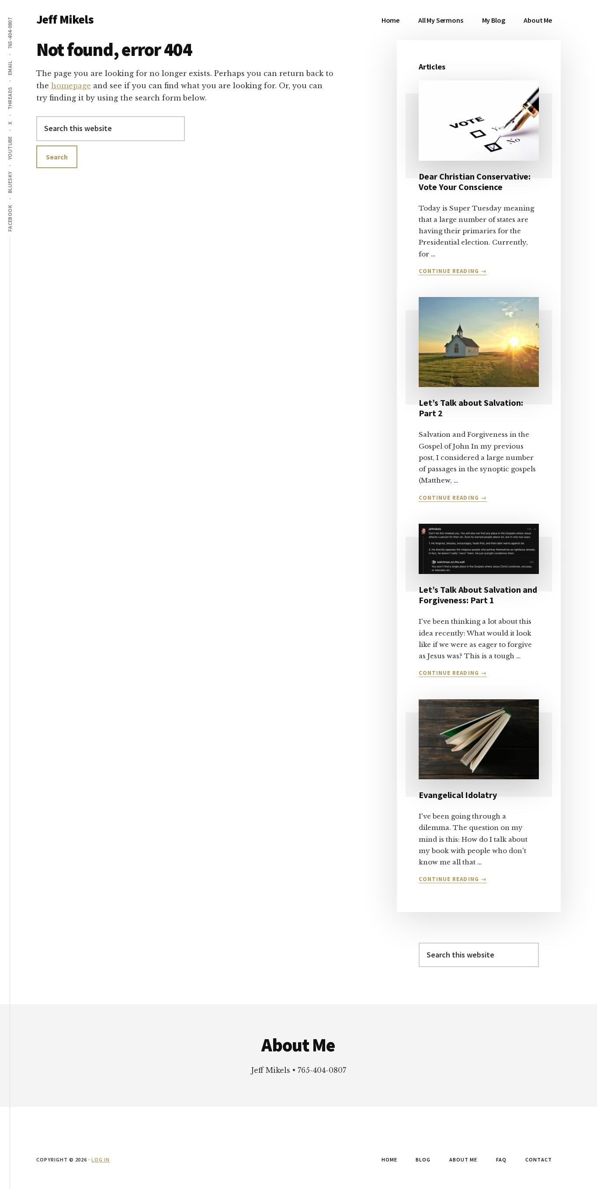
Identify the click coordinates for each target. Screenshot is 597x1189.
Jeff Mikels (65, 19)
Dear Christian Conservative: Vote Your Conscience (475, 181)
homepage (71, 85)
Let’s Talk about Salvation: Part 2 (471, 407)
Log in (100, 1159)
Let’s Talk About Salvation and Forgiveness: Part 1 (478, 594)
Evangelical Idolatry (458, 794)
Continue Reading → (453, 271)
